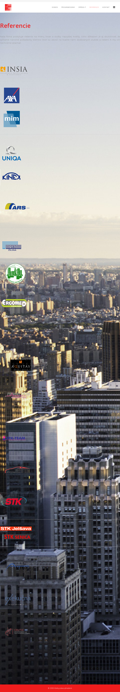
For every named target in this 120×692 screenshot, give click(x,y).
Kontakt (106, 7)
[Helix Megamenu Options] (114, 7)
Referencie (94, 7)
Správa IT (82, 7)
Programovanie (68, 7)
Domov (55, 7)
